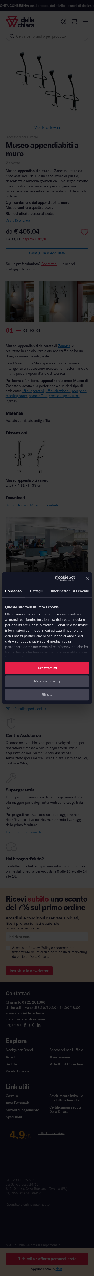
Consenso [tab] (13, 591)
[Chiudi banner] (87, 578)
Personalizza (44, 681)
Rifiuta (47, 694)
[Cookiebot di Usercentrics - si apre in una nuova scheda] (56, 578)
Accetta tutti (47, 668)
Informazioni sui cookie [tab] (70, 591)
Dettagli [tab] (36, 591)
